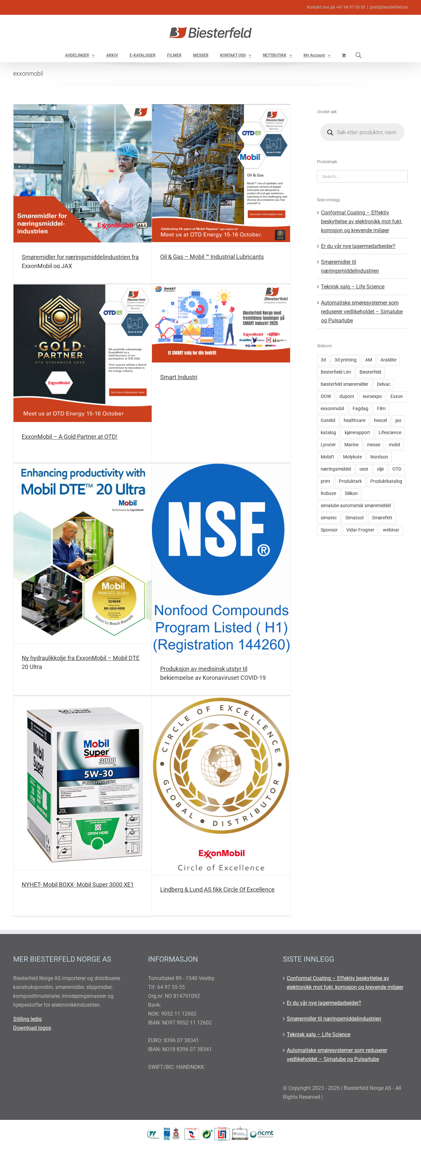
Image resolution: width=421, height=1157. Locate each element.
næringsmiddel (336, 469)
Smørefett (382, 518)
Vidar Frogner (360, 530)
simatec (329, 518)
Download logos (32, 1028)
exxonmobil (332, 408)
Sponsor (329, 530)
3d (323, 360)
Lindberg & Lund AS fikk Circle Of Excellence (217, 889)
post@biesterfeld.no (389, 7)
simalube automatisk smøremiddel (356, 505)
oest (363, 469)
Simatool (354, 518)
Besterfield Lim (336, 372)
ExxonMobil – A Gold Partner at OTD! (69, 436)
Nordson (379, 457)
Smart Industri (178, 377)
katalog (328, 432)
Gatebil (328, 420)
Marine (351, 445)
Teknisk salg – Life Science (352, 286)
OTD (396, 469)
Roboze (328, 493)
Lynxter (328, 445)
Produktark (350, 481)
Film (381, 408)
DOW (326, 396)
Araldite (388, 360)
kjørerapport (357, 432)
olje (380, 469)
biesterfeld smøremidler (344, 384)
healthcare (354, 420)
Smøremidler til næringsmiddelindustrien (334, 1019)
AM (368, 360)
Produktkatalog (386, 481)
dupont (346, 396)
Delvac (383, 384)
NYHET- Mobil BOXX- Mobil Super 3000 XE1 (78, 884)
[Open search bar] (358, 55)
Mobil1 (327, 457)
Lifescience (390, 432)
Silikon (351, 493)
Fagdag (360, 408)
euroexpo (372, 396)
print (325, 481)
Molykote (352, 457)
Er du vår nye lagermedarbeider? (358, 246)
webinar (391, 530)
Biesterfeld (370, 372)
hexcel (380, 420)
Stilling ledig (27, 1019)
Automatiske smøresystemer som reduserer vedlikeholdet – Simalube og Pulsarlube (362, 312)
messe (373, 445)
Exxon (396, 396)
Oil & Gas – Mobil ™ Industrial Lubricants (212, 256)
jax (398, 420)
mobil (394, 445)
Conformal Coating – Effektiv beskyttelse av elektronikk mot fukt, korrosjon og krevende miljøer (361, 221)
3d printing (345, 360)
